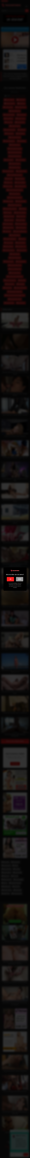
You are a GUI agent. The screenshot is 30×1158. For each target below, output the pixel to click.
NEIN (19, 579)
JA (10, 579)
